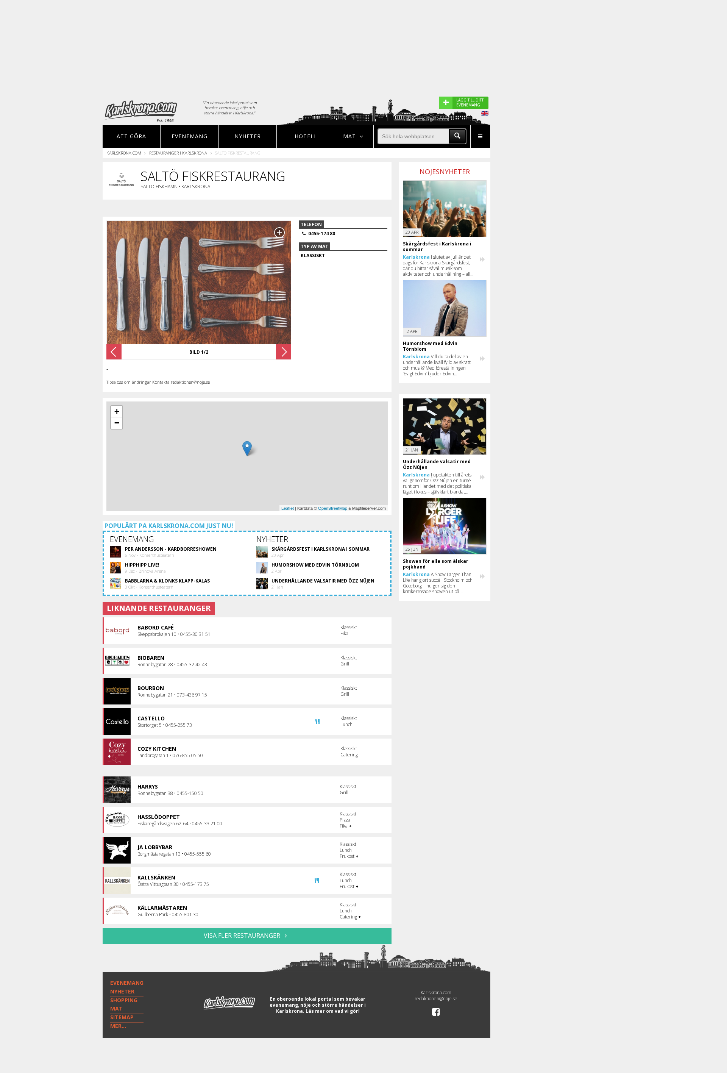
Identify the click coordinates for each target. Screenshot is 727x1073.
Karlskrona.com (123, 153)
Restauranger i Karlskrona (178, 153)
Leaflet (287, 508)
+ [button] (116, 411)
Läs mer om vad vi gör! (333, 1011)
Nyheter (247, 136)
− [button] (116, 423)
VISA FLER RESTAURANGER (243, 935)
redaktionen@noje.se (436, 998)
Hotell (306, 136)
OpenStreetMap (332, 508)
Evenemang (189, 136)
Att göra (131, 136)
